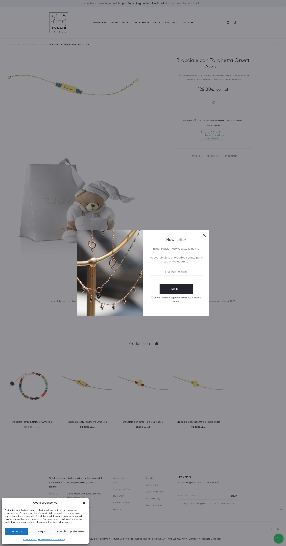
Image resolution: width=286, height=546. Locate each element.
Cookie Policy (30, 539)
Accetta (16, 531)
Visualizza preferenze (70, 531)
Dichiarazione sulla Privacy (51, 539)
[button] (83, 502)
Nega (41, 531)
